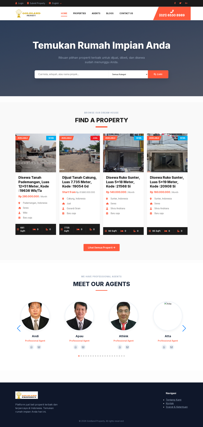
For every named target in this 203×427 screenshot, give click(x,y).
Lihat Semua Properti (100, 247)
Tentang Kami (173, 399)
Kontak (170, 403)
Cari (159, 74)
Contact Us (126, 13)
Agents (96, 13)
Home (64, 13)
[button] (79, 356)
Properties (79, 13)
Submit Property (37, 3)
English (55, 3)
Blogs (110, 13)
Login (20, 3)
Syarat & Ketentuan (177, 406)
